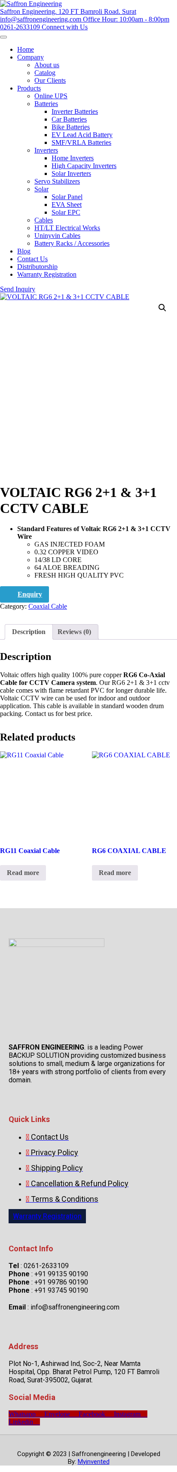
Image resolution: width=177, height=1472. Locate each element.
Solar (41, 189)
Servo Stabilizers (57, 181)
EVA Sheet (67, 204)
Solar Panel (67, 196)
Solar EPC (66, 212)
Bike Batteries (71, 127)
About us (46, 65)
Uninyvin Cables (57, 235)
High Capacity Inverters (84, 165)
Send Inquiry (17, 289)
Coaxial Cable (47, 606)
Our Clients (50, 80)
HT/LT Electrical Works (67, 227)
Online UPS (50, 96)
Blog (24, 251)
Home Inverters (73, 158)
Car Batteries (69, 119)
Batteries (46, 103)
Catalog (44, 72)
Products (29, 88)
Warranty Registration (46, 274)
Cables (43, 220)
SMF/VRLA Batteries (81, 142)
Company (30, 57)
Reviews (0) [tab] (74, 631)
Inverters (46, 150)
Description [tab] (29, 631)
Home (25, 49)
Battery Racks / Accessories (72, 243)
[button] (162, 308)
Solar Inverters (71, 173)
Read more (23, 872)
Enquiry (30, 594)
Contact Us (32, 259)
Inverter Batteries (75, 111)
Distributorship (37, 266)
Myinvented (94, 1462)
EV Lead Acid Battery (82, 134)
